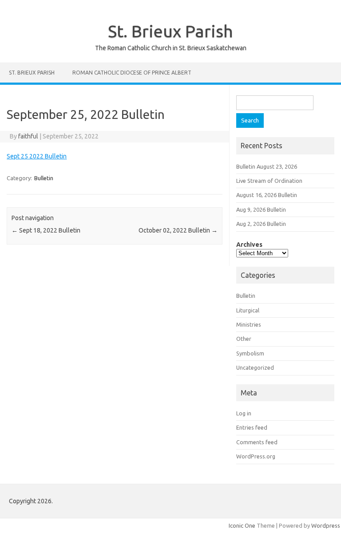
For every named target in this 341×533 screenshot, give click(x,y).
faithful (28, 136)
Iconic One (242, 525)
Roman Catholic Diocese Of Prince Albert (131, 72)
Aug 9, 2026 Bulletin (261, 209)
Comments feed (257, 442)
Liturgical (247, 310)
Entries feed (251, 427)
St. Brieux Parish (170, 31)
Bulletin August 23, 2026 (266, 166)
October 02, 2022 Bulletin (178, 230)
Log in (243, 413)
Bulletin (43, 178)
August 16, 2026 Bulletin (266, 195)
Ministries (248, 324)
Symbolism (250, 353)
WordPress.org (255, 456)
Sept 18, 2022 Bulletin (46, 230)
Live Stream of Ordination (269, 181)
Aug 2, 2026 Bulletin (261, 224)
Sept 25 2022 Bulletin (37, 156)
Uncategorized (255, 367)
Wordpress (325, 525)
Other (243, 339)
